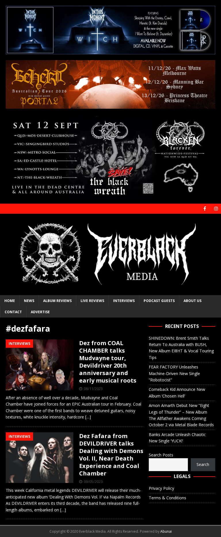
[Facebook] (205, 209)
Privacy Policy (161, 488)
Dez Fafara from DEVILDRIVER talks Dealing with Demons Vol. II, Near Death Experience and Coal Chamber (111, 454)
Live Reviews (92, 300)
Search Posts (161, 455)
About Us (192, 300)
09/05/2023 (93, 481)
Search (203, 464)
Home (9, 300)
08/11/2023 (93, 388)
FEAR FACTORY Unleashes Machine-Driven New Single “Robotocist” (174, 373)
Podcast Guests (159, 300)
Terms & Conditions (167, 497)
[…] (88, 417)
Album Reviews (57, 300)
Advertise (40, 311)
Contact (13, 311)
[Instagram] (216, 209)
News (29, 300)
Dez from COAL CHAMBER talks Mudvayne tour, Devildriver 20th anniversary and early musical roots (107, 361)
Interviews (124, 300)
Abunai (166, 531)
